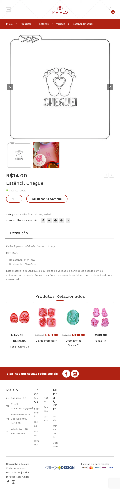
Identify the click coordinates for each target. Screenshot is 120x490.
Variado (60, 23)
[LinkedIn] (68, 220)
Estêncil (44, 23)
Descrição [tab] (19, 233)
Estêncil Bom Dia (112, 176)
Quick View (24, 322)
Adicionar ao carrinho (47, 198)
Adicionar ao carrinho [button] (42, 322)
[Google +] (61, 220)
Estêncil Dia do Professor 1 (106, 176)
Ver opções (15, 322)
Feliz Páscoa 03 (19, 346)
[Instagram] (13, 482)
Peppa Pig (100, 340)
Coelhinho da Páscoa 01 (73, 342)
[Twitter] (49, 220)
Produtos (25, 23)
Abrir (8, 9)
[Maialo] (60, 9)
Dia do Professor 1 (46, 340)
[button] (110, 87)
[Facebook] (43, 220)
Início (9, 23)
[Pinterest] (55, 220)
